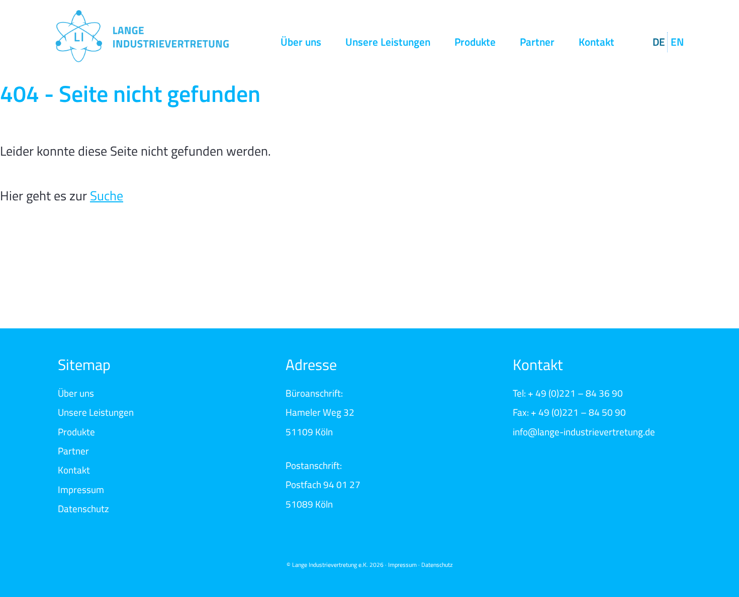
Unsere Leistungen (387, 42)
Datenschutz (83, 508)
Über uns (301, 42)
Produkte (475, 42)
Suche (106, 195)
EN (677, 42)
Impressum (81, 489)
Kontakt (596, 42)
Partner (537, 42)
